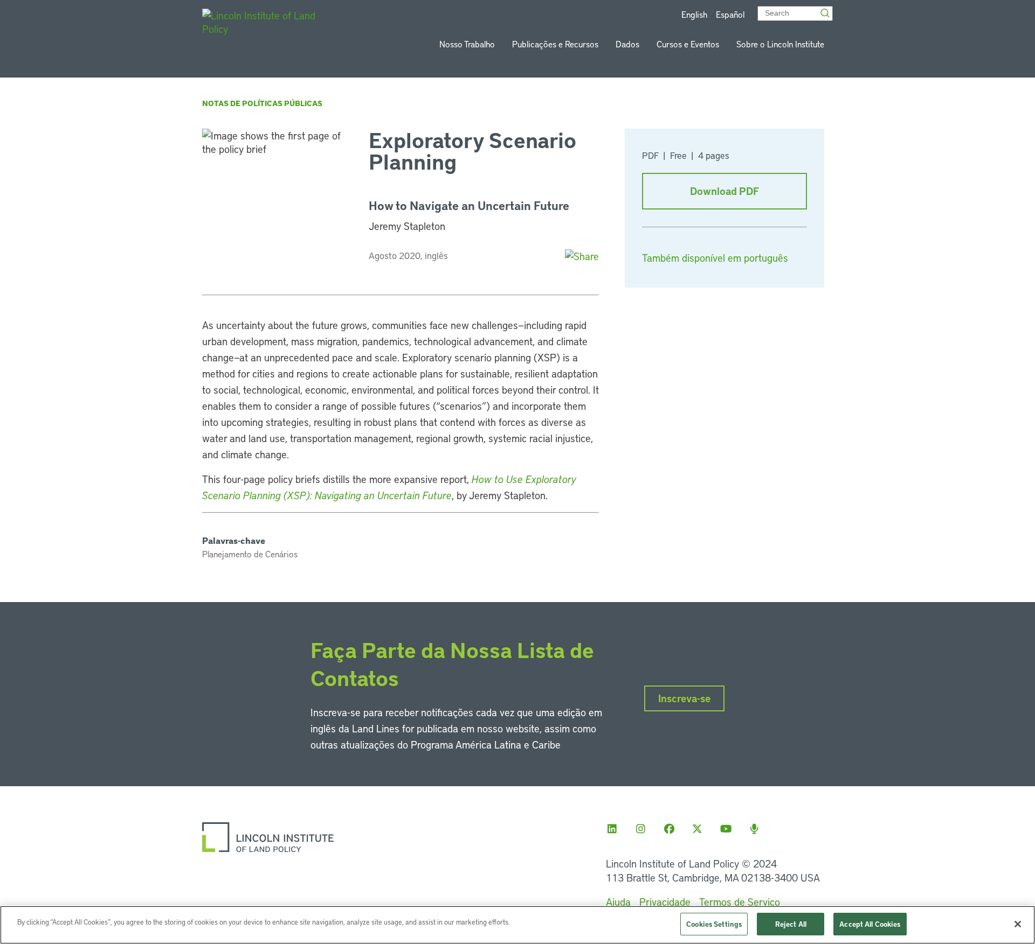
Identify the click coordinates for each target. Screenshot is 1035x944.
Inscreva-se (684, 698)
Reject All (790, 923)
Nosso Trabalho (467, 44)
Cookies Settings (714, 923)
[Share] (582, 256)
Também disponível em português (715, 257)
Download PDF (724, 191)
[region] (517, 925)
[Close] (1018, 924)
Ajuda (618, 901)
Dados (627, 44)
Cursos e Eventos (688, 44)
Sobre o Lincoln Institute (780, 44)
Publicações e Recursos (555, 44)
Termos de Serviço (739, 901)
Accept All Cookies (869, 923)
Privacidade (665, 901)
